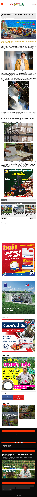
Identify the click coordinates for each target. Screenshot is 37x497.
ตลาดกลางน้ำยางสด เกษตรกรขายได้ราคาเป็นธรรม (18, 214)
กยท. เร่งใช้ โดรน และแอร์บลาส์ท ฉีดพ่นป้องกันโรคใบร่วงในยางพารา (6, 214)
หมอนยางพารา (27, 487)
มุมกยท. (4, 487)
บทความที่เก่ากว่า (32, 218)
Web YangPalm (21, 495)
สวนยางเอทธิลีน (22, 487)
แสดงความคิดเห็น (5, 223)
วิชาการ (14, 487)
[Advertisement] (18, 231)
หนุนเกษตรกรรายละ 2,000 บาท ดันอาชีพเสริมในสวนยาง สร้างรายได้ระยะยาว (30, 214)
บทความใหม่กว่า (4, 218)
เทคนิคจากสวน (5, 489)
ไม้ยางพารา (9, 489)
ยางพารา (12, 18)
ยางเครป (10, 487)
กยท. (10, 18)
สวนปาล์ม (17, 487)
